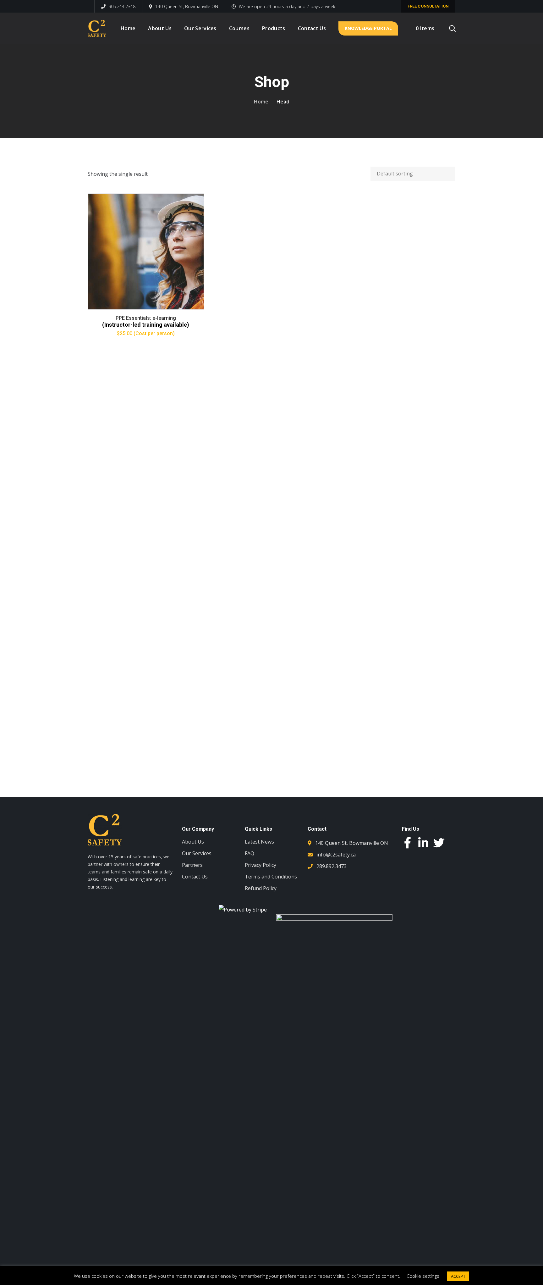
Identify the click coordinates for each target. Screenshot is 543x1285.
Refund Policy (261, 888)
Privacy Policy (260, 864)
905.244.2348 (121, 6)
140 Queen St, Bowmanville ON (186, 6)
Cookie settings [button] (423, 1276)
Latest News (259, 841)
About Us (193, 841)
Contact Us (195, 876)
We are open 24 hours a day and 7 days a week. (287, 6)
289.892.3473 (331, 866)
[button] (428, 925)
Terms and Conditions (271, 876)
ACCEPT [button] (458, 1276)
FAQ (249, 853)
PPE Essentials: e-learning (146, 318)
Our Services (196, 853)
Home (261, 101)
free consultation (428, 6)
